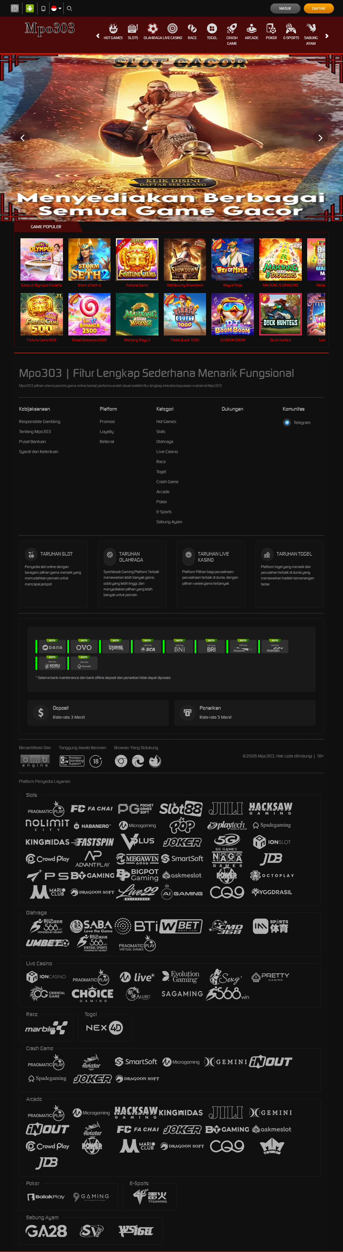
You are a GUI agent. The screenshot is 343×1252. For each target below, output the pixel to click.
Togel (212, 37)
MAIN (46, 259)
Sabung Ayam (311, 40)
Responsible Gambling (39, 421)
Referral (107, 441)
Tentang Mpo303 (35, 431)
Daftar (318, 8)
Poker (271, 37)
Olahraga (153, 37)
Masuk (285, 8)
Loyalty (107, 431)
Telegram (302, 422)
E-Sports (291, 37)
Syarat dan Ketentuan (38, 451)
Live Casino (172, 37)
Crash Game (231, 40)
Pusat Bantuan (32, 441)
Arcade (251, 37)
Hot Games (113, 37)
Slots (133, 37)
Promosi (107, 421)
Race (192, 37)
